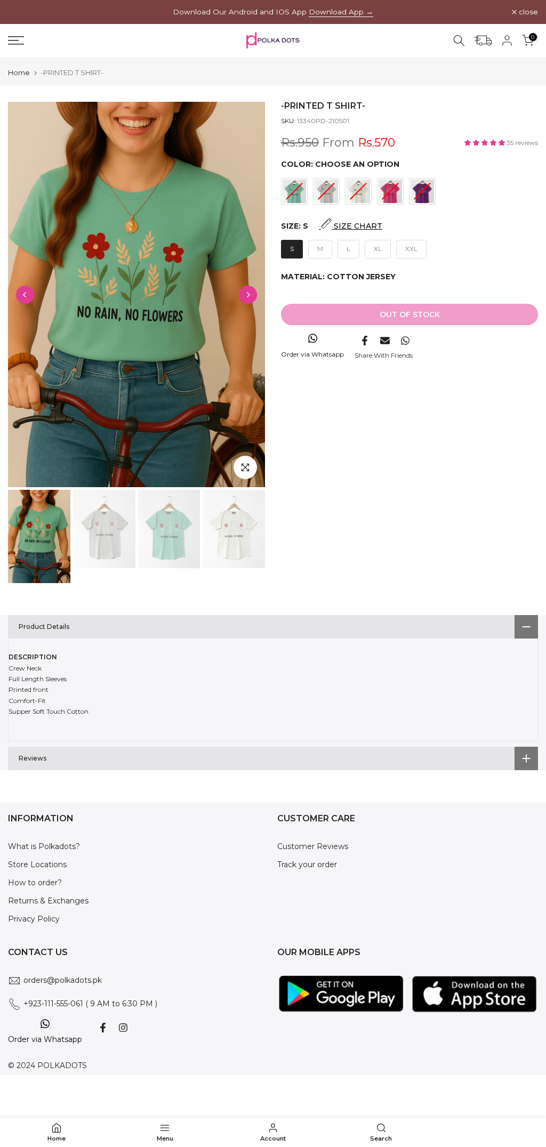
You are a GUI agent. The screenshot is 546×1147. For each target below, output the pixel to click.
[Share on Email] (385, 340)
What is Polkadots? (44, 846)
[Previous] (25, 295)
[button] (485, 143)
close (23, 12)
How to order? (35, 882)
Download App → (341, 11)
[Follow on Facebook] (103, 1027)
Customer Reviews (312, 846)
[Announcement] (273, 12)
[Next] (248, 295)
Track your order (307, 864)
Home (19, 72)
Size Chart (357, 226)
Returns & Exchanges (48, 901)
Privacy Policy (34, 919)
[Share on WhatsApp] (405, 340)
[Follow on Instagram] (123, 1027)
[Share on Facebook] (365, 340)
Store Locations (37, 864)
